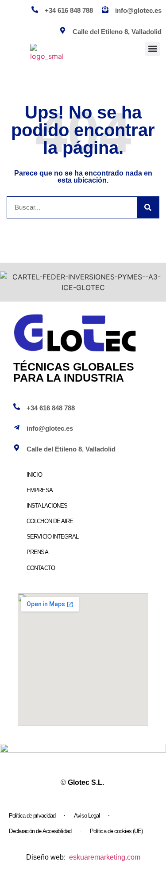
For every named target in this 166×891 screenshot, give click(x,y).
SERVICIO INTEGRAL (52, 536)
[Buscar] (148, 207)
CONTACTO (41, 568)
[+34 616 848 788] (34, 9)
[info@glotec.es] (105, 9)
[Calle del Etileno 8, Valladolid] (16, 447)
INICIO (34, 474)
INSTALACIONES (47, 505)
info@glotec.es (138, 10)
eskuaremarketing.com (104, 857)
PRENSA (37, 552)
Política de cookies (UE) (116, 831)
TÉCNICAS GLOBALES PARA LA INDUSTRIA (73, 372)
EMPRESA (40, 490)
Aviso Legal (87, 815)
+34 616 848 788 (69, 10)
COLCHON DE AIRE (50, 521)
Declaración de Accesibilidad (40, 831)
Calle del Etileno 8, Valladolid (71, 449)
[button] (152, 49)
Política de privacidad (32, 815)
